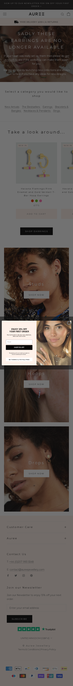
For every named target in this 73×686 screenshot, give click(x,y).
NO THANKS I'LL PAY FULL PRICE (19, 359)
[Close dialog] (68, 322)
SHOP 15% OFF (19, 347)
